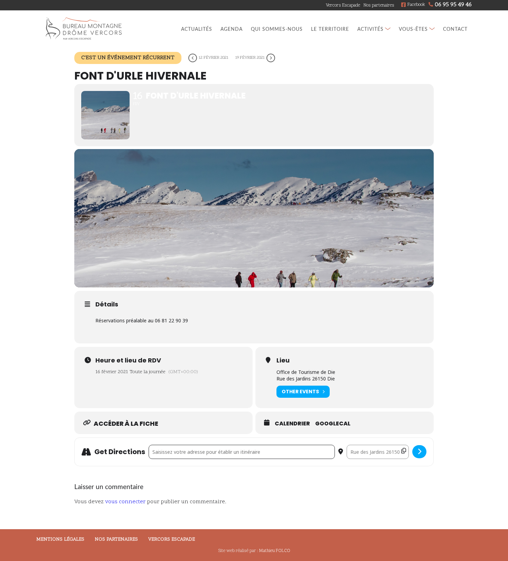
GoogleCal (332, 423)
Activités (370, 29)
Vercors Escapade (343, 5)
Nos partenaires (379, 5)
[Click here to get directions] (419, 451)
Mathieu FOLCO (274, 551)
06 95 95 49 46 (453, 5)
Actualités (196, 29)
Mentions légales (60, 539)
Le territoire (330, 29)
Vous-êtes (413, 29)
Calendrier (292, 423)
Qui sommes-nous (277, 29)
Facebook (416, 5)
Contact (455, 29)
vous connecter (125, 502)
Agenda (231, 29)
